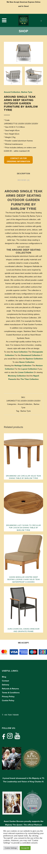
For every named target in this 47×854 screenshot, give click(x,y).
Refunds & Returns (10, 689)
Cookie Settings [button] (11, 848)
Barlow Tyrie (26, 92)
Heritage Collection (22, 365)
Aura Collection (21, 352)
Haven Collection (26, 362)
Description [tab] (23, 174)
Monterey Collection (17, 376)
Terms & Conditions (11, 693)
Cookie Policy (8, 700)
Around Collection (12, 92)
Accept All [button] (25, 848)
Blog (4, 677)
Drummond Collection (31, 355)
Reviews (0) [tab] (24, 180)
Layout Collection (29, 369)
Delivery (5, 685)
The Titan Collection (29, 379)
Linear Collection (25, 372)
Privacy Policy (8, 696)
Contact (5, 681)
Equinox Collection (34, 359)
